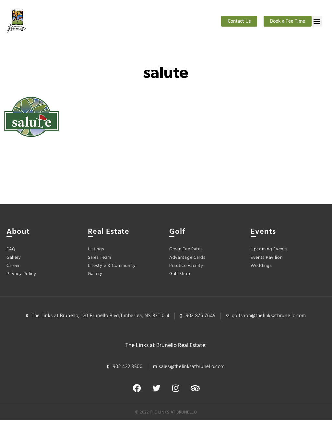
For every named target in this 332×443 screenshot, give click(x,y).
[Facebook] (137, 388)
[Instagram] (176, 388)
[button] (317, 21)
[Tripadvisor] (195, 388)
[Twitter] (156, 388)
